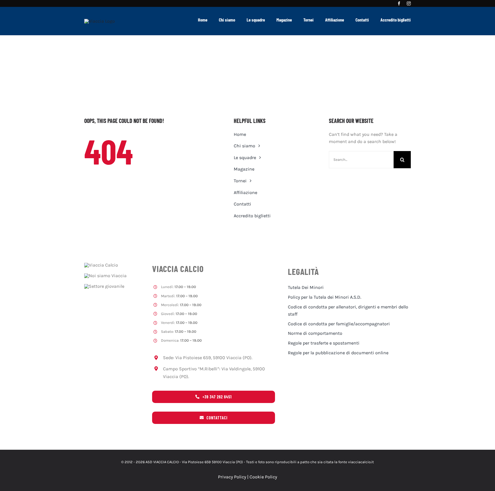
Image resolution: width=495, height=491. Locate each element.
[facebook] (399, 3)
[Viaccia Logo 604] (99, 21)
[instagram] (409, 3)
